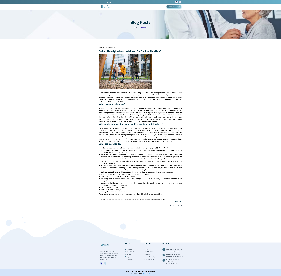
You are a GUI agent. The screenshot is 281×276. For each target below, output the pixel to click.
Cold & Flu (129, 249)
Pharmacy (128, 7)
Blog (164, 7)
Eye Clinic (147, 254)
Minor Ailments (130, 251)
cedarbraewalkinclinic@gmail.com (175, 256)
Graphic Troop (146, 273)
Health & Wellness (138, 7)
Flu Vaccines (129, 254)
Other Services (157, 7)
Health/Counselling (150, 257)
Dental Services (149, 251)
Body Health (129, 259)
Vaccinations (148, 7)
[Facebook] (176, 2)
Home (122, 7)
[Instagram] (180, 2)
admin (102, 47)
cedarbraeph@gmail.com (173, 251)
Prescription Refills (173, 6)
